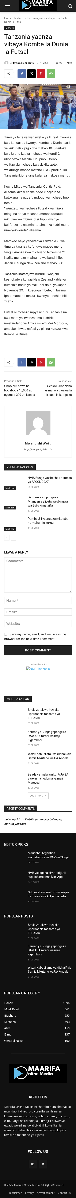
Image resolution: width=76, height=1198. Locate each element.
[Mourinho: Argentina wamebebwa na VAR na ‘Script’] (14, 858)
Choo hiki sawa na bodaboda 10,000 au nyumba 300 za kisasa (19, 390)
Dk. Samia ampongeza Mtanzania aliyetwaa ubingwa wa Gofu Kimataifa (48, 501)
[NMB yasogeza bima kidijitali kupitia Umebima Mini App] (14, 878)
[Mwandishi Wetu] (7, 63)
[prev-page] (7, 538)
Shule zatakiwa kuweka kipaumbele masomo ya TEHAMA (44, 714)
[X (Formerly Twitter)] (43, 1164)
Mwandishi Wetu (23, 62)
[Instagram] (33, 1164)
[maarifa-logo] (38, 1073)
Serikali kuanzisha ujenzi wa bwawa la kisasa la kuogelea (58, 390)
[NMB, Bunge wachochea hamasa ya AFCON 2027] (14, 483)
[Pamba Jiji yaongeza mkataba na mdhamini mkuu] (14, 524)
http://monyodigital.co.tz (38, 449)
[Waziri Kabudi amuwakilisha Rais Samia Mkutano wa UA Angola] (14, 759)
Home (8, 18)
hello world (11, 819)
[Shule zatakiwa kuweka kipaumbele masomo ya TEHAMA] (14, 715)
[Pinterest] (41, 73)
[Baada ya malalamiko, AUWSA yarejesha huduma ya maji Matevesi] (14, 780)
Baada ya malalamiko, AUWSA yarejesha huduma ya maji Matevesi (48, 778)
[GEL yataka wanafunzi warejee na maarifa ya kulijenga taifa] (14, 897)
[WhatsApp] (51, 73)
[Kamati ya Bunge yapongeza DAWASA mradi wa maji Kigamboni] (14, 737)
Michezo (19, 18)
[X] (31, 73)
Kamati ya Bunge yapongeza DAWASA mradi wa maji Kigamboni (47, 736)
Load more (36, 795)
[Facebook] (22, 73)
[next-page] (13, 538)
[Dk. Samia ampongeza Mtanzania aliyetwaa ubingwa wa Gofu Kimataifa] (14, 502)
